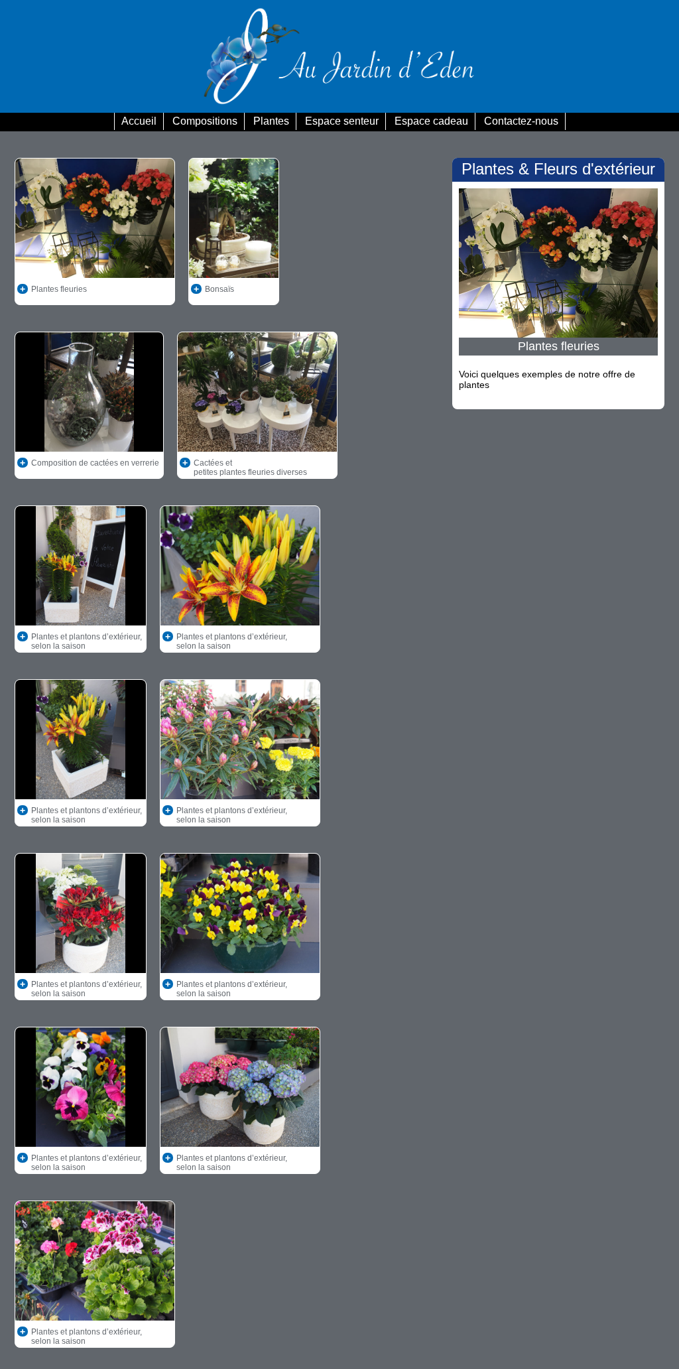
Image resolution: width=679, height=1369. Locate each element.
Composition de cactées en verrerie (95, 463)
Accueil (138, 121)
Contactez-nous (521, 121)
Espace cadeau (431, 121)
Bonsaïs (219, 289)
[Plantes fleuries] (89, 289)
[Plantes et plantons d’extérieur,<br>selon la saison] (144, 636)
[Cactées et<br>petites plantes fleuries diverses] (309, 463)
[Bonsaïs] (236, 289)
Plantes (271, 121)
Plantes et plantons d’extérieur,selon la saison (86, 641)
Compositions (204, 121)
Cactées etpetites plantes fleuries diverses (250, 467)
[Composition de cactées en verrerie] (161, 463)
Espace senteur (342, 121)
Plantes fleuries (59, 289)
